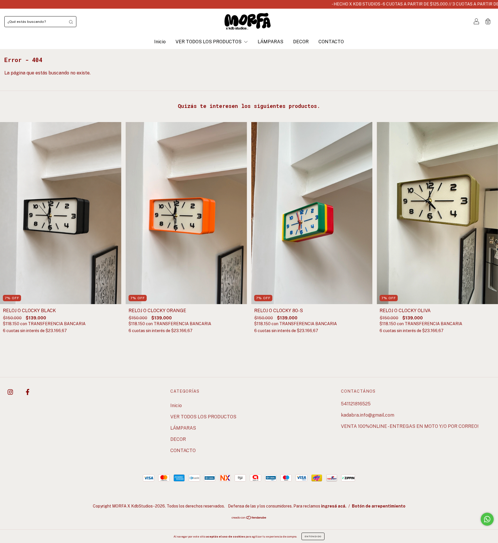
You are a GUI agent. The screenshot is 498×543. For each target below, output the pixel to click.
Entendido (313, 536)
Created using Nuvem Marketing (249, 177)
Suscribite (249, 156)
